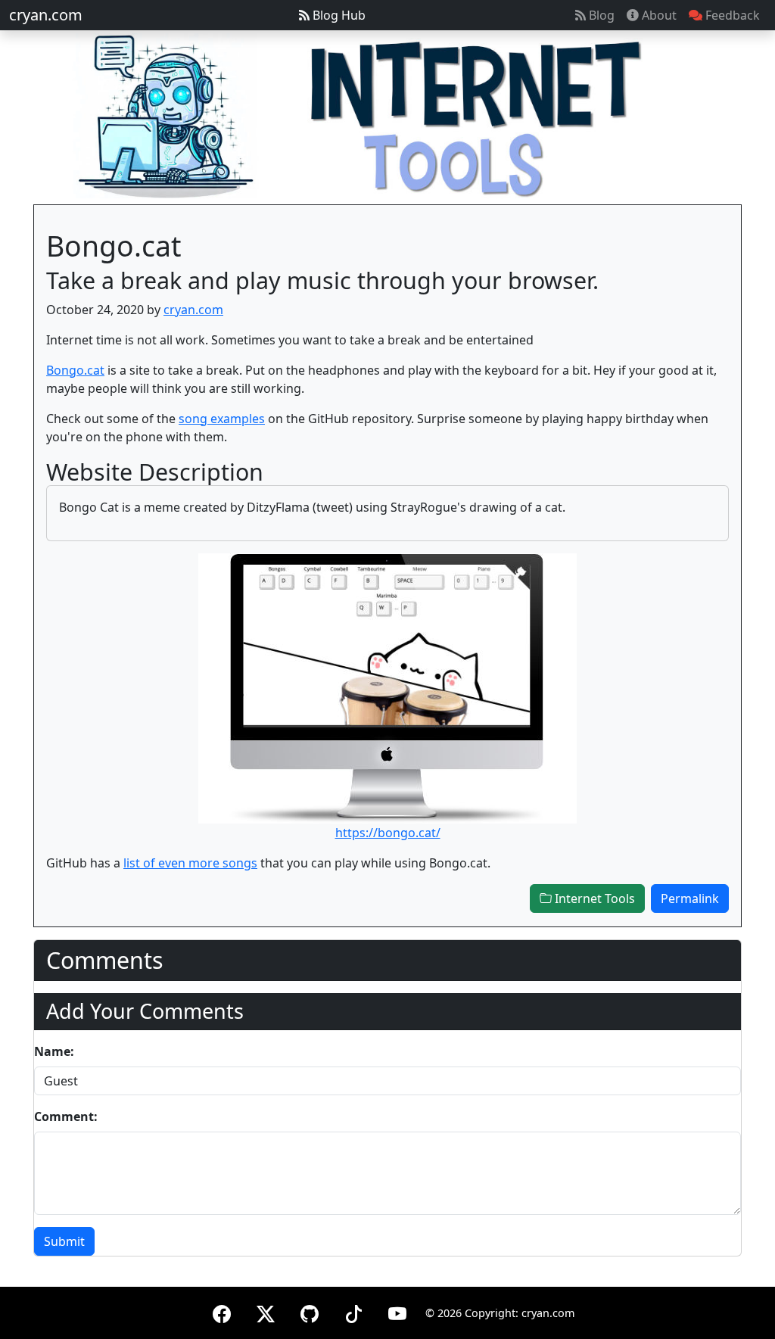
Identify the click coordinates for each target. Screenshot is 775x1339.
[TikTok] (353, 1311)
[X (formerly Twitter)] (266, 1311)
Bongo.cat (75, 370)
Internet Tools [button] (593, 898)
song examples (222, 418)
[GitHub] (309, 1311)
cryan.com (45, 15)
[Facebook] (222, 1311)
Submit (64, 1241)
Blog (600, 15)
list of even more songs (190, 863)
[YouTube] (397, 1311)
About (658, 15)
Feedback (731, 15)
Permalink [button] (690, 898)
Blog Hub (338, 15)
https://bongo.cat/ (387, 832)
